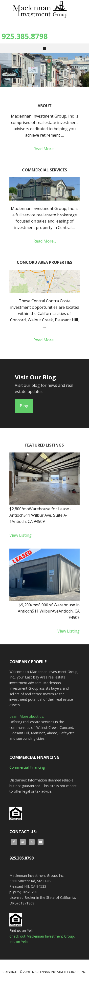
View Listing (20, 535)
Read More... (44, 148)
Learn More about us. (26, 716)
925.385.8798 (25, 36)
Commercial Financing (27, 767)
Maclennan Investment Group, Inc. (44, 12)
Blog (24, 406)
